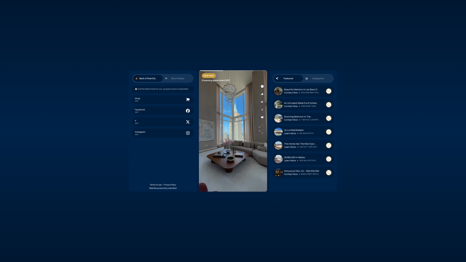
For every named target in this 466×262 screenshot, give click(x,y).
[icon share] (262, 94)
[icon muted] (262, 101)
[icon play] (262, 109)
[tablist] (162, 78)
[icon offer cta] (328, 91)
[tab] (148, 78)
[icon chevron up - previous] (262, 125)
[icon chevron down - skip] (262, 133)
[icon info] (262, 86)
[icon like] (262, 117)
